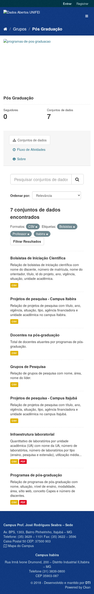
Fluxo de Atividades (30, 149)
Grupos (19, 29)
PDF (23, 461)
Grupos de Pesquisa (28, 366)
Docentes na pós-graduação (35, 335)
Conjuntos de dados (32, 140)
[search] (77, 179)
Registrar (82, 3)
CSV (14, 285)
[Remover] (36, 226)
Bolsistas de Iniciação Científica (37, 258)
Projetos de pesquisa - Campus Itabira (43, 298)
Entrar (67, 3)
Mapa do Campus (21, 545)
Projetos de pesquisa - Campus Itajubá (43, 398)
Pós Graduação (47, 29)
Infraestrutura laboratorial (32, 434)
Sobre (21, 159)
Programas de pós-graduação (36, 475)
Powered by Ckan (78, 587)
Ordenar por (19, 195)
